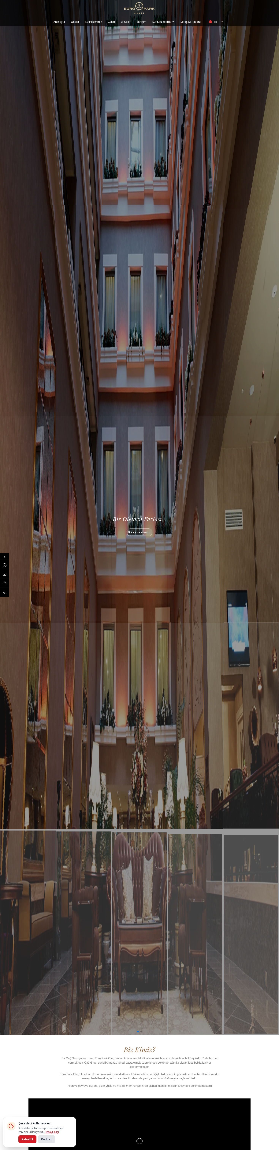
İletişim (141, 21)
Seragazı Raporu (190, 21)
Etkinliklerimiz (93, 21)
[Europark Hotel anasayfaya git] (139, 8)
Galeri (111, 21)
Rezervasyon (139, 532)
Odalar (75, 21)
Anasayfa (59, 21)
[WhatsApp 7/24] (4, 565)
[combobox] (216, 21)
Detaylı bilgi (52, 1132)
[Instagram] (4, 583)
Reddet (46, 1139)
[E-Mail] (4, 574)
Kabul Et (27, 1139)
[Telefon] (4, 592)
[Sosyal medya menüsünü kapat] (4, 557)
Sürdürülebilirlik (161, 21)
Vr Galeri (126, 21)
